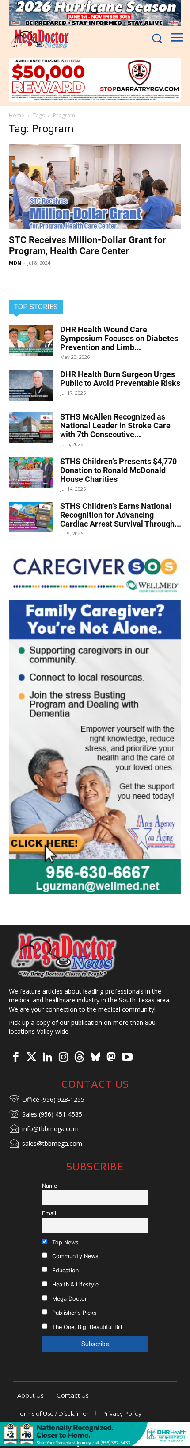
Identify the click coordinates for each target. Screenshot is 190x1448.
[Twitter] (31, 1057)
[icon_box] (46, 1100)
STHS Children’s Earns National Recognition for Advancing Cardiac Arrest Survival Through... (120, 514)
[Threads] (79, 1057)
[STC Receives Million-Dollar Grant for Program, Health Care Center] (95, 186)
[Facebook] (15, 1057)
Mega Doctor (68, 1298)
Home (16, 115)
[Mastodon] (111, 1057)
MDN (15, 262)
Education (64, 1270)
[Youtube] (126, 1057)
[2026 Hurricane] (95, 13)
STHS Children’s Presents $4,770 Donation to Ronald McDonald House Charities (118, 470)
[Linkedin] (47, 1057)
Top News (64, 1242)
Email (49, 1213)
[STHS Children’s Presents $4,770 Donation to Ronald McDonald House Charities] (31, 472)
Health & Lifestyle (74, 1284)
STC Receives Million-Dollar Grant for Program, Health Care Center (87, 245)
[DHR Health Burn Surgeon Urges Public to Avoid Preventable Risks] (31, 385)
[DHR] (95, 1443)
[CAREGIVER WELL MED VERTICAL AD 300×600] (95, 721)
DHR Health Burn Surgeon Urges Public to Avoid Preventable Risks (120, 379)
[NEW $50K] (95, 80)
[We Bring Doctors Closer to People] (64, 955)
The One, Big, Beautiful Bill (86, 1327)
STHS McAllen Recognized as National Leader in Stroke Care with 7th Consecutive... (115, 425)
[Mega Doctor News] (40, 38)
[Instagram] (63, 1057)
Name (49, 1185)
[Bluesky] (95, 1057)
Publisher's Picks (73, 1312)
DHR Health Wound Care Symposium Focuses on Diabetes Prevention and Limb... (119, 338)
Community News (74, 1256)
